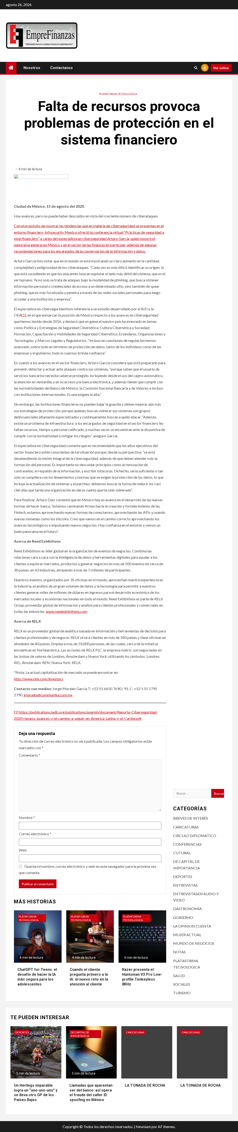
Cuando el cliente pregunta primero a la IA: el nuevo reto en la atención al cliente (89, 976)
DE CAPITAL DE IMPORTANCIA (80, 1034)
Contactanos (61, 68)
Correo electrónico (35, 833)
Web (23, 850)
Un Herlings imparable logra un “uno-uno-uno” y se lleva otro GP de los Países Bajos (35, 1092)
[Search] (196, 67)
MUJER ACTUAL (187, 934)
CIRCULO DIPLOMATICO (194, 835)
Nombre (27, 817)
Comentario (29, 755)
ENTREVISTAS (185, 885)
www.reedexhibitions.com (66, 611)
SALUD (179, 975)
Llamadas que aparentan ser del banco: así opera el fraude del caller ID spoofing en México (90, 1092)
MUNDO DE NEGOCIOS (193, 943)
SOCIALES (181, 984)
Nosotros (31, 68)
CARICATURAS (186, 827)
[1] (24, 315)
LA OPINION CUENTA (192, 926)
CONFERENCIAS (187, 844)
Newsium (143, 1126)
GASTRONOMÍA (187, 908)
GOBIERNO (183, 917)
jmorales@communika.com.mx (48, 695)
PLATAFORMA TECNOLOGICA (118, 94)
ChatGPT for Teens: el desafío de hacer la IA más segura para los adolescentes (37, 976)
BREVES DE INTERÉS (190, 818)
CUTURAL (182, 853)
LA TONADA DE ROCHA (145, 1085)
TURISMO (182, 993)
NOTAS (179, 952)
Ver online (221, 68)
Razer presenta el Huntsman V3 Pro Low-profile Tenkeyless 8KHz (142, 976)
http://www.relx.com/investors (38, 679)
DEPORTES (182, 876)
